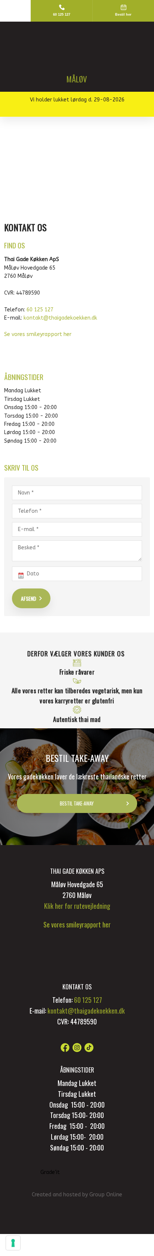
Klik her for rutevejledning (77, 906)
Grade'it (50, 1172)
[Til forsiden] (77, 52)
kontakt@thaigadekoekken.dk (60, 318)
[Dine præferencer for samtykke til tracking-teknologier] (13, 1243)
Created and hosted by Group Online (77, 1194)
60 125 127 (40, 310)
